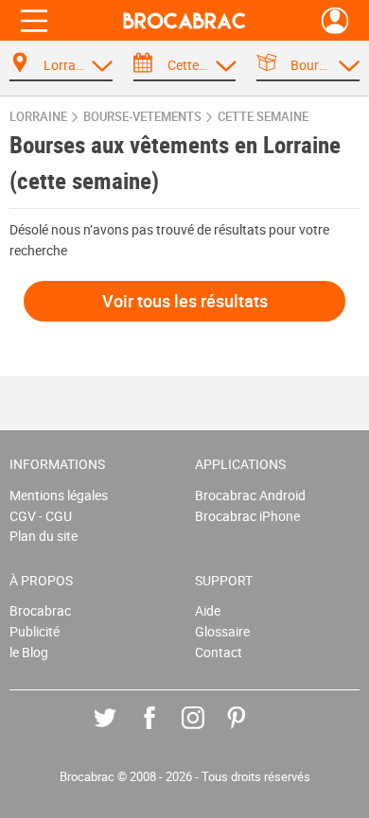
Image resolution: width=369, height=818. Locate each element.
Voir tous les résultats (185, 300)
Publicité (34, 631)
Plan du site (43, 536)
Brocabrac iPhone (247, 516)
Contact (218, 652)
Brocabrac (40, 610)
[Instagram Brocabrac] (206, 731)
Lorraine (38, 117)
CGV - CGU (40, 516)
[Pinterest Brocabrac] (250, 731)
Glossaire (222, 631)
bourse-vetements (142, 117)
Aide (207, 610)
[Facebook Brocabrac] (163, 731)
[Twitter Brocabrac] (118, 731)
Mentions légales (58, 495)
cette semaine (263, 117)
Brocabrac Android (250, 495)
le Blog (28, 652)
